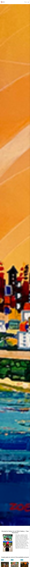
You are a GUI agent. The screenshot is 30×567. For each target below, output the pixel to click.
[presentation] (2, 265)
